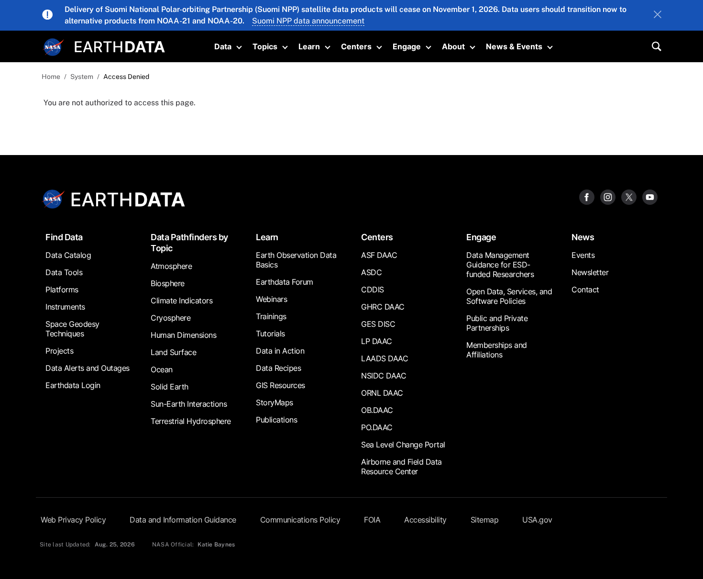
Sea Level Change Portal (403, 444)
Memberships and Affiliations (496, 349)
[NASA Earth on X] (629, 196)
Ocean (162, 369)
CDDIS (372, 289)
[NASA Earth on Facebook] (586, 196)
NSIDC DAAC (383, 375)
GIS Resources (280, 385)
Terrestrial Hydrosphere (191, 421)
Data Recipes (278, 368)
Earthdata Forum (284, 282)
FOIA (372, 519)
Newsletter (589, 272)
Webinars (271, 299)
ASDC (371, 272)
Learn (309, 46)
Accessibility (425, 519)
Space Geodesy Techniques (72, 328)
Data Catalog (68, 255)
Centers (356, 46)
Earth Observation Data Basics (296, 259)
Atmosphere (171, 266)
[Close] (657, 15)
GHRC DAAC (383, 307)
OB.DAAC (377, 410)
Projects (59, 351)
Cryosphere (170, 318)
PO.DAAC (377, 427)
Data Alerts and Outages (87, 368)
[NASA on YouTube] (650, 196)
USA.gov (537, 519)
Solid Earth (169, 386)
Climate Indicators (181, 300)
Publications (276, 419)
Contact (585, 289)
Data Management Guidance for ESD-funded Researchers (500, 264)
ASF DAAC (379, 255)
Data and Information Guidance (183, 519)
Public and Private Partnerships (496, 323)
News (582, 237)
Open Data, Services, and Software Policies (509, 296)
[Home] (120, 45)
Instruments (65, 307)
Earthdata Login (72, 385)
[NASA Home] (54, 47)
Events (582, 255)
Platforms (61, 289)
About (453, 46)
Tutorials (270, 333)
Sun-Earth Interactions (189, 404)
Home (51, 76)
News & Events (514, 46)
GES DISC (378, 324)
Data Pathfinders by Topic (189, 242)
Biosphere (168, 283)
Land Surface (173, 352)
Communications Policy (300, 519)
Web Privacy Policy (73, 519)
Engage (407, 46)
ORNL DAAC (382, 393)
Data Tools (63, 272)
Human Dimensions (183, 335)
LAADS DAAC (384, 358)
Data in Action (280, 351)
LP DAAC (376, 341)
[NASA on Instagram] (607, 196)
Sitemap (485, 519)
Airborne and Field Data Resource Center (401, 466)
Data (222, 46)
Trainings (271, 316)
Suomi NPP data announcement (308, 20)
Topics (265, 46)
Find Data (64, 237)
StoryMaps (274, 402)
